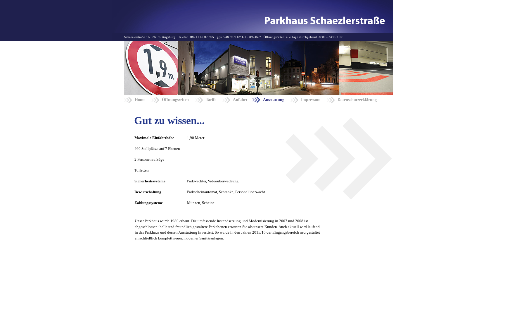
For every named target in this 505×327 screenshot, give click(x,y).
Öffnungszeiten (175, 99)
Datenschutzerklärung (357, 99)
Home (140, 99)
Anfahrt (240, 99)
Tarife (211, 99)
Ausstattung (273, 99)
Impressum (311, 99)
